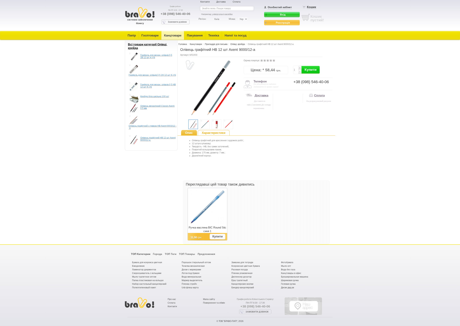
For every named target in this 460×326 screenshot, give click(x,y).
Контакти (205, 2)
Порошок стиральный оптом (196, 262)
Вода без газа (288, 269)
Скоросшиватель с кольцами (146, 273)
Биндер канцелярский (242, 287)
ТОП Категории (140, 254)
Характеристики (213, 133)
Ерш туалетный (239, 280)
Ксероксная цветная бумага (245, 266)
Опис (189, 133)
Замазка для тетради (242, 262)
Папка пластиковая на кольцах (148, 280)
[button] (217, 236)
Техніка (213, 35)
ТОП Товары (187, 254)
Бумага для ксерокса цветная (147, 262)
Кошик (311, 7)
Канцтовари (172, 35)
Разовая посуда (239, 269)
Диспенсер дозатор (241, 277)
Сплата (236, 2)
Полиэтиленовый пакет (144, 287)
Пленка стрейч (189, 284)
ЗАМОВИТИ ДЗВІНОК (257, 312)
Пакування (195, 35)
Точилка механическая (193, 266)
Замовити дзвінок (177, 22)
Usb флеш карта (190, 287)
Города (157, 254)
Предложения (206, 254)
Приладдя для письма (216, 44)
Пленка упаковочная (241, 273)
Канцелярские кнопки (242, 284)
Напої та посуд (236, 35)
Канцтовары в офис (291, 273)
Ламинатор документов (144, 269)
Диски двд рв (287, 287)
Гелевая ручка (288, 284)
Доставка (221, 2)
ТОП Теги (170, 254)
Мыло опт (286, 266)
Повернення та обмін (214, 303)
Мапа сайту (209, 299)
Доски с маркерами (191, 269)
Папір (132, 35)
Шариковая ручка (290, 280)
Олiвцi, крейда (237, 44)
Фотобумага (287, 262)
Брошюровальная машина (294, 277)
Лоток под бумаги (190, 273)
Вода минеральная (191, 277)
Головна (182, 44)
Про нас (172, 299)
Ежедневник (138, 266)
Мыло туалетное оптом (144, 277)
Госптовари (149, 35)
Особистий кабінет (280, 7)
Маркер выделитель (192, 280)
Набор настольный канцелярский (149, 284)
